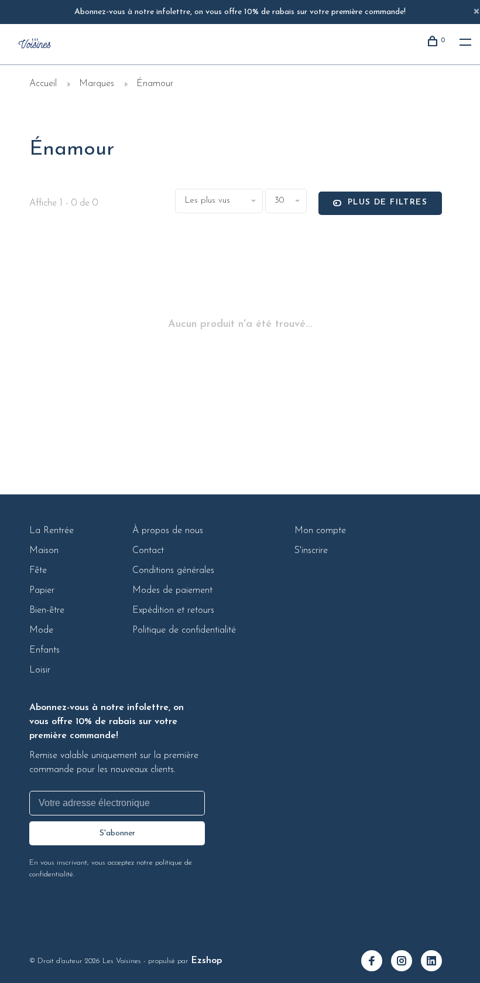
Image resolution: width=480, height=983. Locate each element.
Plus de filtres (387, 202)
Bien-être (46, 610)
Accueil (43, 83)
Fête (38, 570)
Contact (148, 550)
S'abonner (117, 833)
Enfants (44, 650)
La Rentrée (51, 530)
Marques (96, 83)
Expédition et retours (173, 610)
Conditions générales (173, 570)
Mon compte (320, 530)
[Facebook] (376, 962)
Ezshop (206, 960)
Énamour (154, 83)
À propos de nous (167, 530)
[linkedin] (436, 962)
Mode (41, 630)
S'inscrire (311, 550)
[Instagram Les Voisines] (406, 962)
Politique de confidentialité (184, 630)
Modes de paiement (172, 590)
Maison (44, 550)
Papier (41, 590)
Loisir (39, 670)
